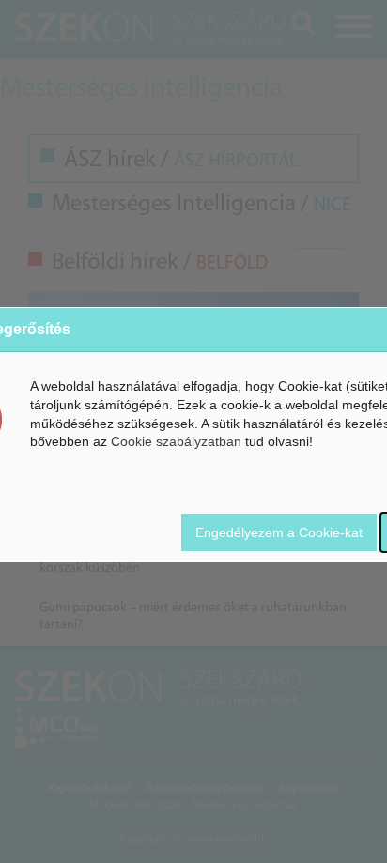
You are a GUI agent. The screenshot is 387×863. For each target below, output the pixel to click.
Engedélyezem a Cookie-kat (279, 532)
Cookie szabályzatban (176, 441)
